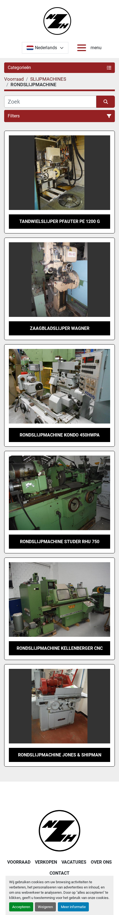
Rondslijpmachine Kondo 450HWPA (60, 435)
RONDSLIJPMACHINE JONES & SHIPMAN (59, 755)
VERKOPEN (46, 862)
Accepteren (21, 907)
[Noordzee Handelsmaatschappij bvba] (59, 830)
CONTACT (59, 873)
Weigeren (45, 907)
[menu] (82, 47)
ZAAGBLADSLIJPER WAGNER (59, 328)
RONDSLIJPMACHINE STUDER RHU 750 (59, 541)
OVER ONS (101, 862)
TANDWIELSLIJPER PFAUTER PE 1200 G (59, 221)
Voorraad (18, 862)
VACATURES (73, 862)
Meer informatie (73, 907)
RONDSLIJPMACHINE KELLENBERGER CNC (60, 648)
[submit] (105, 102)
